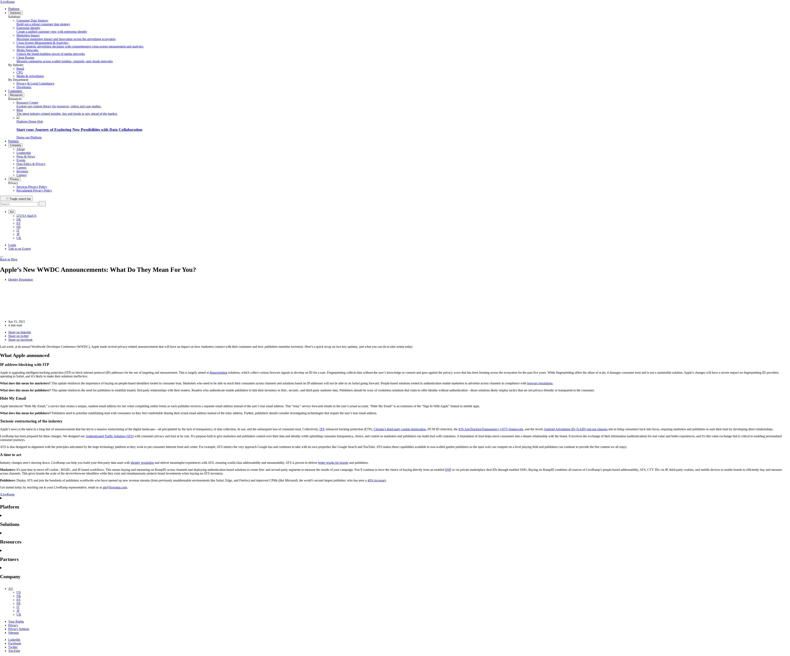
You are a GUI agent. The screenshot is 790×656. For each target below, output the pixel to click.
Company (15, 145)
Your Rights (16, 621)
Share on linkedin (19, 332)
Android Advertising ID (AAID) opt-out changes (576, 429)
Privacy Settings (18, 629)
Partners (13, 141)
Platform (13, 8)
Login (12, 245)
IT (18, 230)
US (34, 216)
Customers (15, 91)
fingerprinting (218, 372)
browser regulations (540, 383)
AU (12, 211)
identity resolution (142, 462)
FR (18, 227)
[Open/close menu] (1, 256)
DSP (448, 469)
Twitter (12, 647)
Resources (16, 95)
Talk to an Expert (19, 248)
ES (18, 223)
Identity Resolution (20, 279)
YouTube (14, 651)
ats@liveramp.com (115, 487)
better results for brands (333, 462)
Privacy (14, 179)
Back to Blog (8, 259)
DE (18, 219)
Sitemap (13, 632)
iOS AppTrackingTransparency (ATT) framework (491, 429)
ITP (321, 429)
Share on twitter (18, 336)
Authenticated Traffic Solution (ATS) (110, 436)
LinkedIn (14, 639)
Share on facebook (20, 339)
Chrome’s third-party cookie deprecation (400, 429)
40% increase (376, 480)
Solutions (15, 12)
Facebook (14, 643)
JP (18, 234)
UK (18, 238)
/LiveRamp (7, 1)
